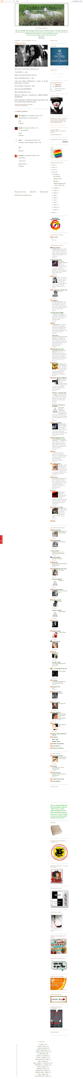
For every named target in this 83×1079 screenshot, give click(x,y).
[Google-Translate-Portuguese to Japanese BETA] (63, 74)
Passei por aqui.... (62, 541)
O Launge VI (61, 580)
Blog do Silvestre (56, 247)
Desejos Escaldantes (57, 579)
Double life (54, 562)
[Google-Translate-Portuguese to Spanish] (60, 77)
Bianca (20, 140)
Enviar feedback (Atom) (26, 195)
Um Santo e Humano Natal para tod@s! (62, 262)
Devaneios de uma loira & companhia (58, 405)
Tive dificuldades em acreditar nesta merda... (59, 439)
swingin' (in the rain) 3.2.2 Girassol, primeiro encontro (58, 552)
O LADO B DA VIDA (57, 507)
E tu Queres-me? (62, 703)
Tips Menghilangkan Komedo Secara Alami (58, 664)
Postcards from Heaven (57, 748)
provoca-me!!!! (55, 551)
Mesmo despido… (62, 611)
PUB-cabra (42, 1074)
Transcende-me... (56, 746)
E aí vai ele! (55, 237)
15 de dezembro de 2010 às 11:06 (34, 115)
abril (55, 202)
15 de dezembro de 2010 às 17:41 (30, 128)
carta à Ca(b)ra (42, 1055)
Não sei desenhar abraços (62, 424)
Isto (59, 277)
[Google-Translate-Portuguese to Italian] (60, 74)
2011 (53, 170)
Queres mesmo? (56, 702)
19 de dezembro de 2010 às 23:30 (31, 155)
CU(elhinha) (61, 570)
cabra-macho (42, 1048)
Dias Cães (54, 276)
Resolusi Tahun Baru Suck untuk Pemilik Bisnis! (59, 564)
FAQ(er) (54, 491)
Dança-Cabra (41, 1057)
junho (55, 197)
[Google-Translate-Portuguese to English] (66, 74)
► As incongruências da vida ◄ (59, 669)
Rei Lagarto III (22, 115)
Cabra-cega (24, 105)
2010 (53, 172)
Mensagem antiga (44, 192)
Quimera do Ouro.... (57, 692)
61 (52, 238)
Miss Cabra (42, 1067)
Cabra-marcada (42, 1050)
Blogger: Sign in (56, 741)
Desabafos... (55, 362)
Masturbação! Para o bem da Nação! (62, 532)
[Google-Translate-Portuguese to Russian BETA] (58, 77)
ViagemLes (55, 300)
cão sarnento (55, 723)
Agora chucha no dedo (62, 725)
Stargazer (21, 155)
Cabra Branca (41, 7)
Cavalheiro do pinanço (57, 558)
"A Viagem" (55, 394)
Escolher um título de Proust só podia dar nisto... (59, 774)
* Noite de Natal (62, 632)
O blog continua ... (62, 671)
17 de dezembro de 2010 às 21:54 (32, 140)
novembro (56, 188)
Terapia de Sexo (56, 687)
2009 (53, 212)
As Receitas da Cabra (57, 756)
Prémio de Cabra (42, 1070)
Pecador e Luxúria (56, 600)
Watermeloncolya (56, 540)
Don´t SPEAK (56, 176)
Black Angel (55, 739)
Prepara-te (60, 693)
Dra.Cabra (42, 1061)
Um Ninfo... (55, 680)
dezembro (56, 174)
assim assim (55, 335)
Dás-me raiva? (61, 492)
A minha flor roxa (56, 463)
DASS (53, 323)
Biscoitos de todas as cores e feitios (62, 757)
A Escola (60, 465)
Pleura (53, 451)
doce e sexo (55, 620)
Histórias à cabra (41, 1065)
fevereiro (56, 207)
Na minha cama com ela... (58, 301)
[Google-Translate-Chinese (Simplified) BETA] (53, 74)
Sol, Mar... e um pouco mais (59, 393)
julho (55, 195)
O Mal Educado (56, 641)
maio (55, 200)
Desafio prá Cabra (42, 1059)
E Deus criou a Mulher (57, 312)
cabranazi (54, 766)
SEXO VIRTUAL (56, 712)
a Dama (41, 1044)
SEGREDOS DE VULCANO (59, 569)
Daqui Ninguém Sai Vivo (58, 438)
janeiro (55, 209)
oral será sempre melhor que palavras (59, 734)
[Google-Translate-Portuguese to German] (58, 74)
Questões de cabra (42, 1076)
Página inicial (33, 192)
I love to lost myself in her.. (62, 591)
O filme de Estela (57, 178)
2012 (53, 167)
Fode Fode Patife (56, 557)
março (55, 205)
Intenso (60, 601)
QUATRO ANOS (62, 508)
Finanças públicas (56, 324)
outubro (55, 190)
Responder (21, 123)
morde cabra (42, 1068)
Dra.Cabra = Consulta (41, 1063)
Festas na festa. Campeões (58, 314)
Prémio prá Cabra (42, 1072)
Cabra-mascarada (42, 1052)
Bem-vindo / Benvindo (61, 408)
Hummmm (55, 181)
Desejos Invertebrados (57, 589)
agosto (55, 192)
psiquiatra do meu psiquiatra (59, 378)
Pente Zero (55, 477)
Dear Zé (54, 652)
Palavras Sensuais (56, 530)
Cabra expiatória (56, 781)
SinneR (20, 128)
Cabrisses (41, 1054)
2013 (53, 165)
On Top (60, 291)
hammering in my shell (57, 349)
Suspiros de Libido (57, 610)
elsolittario (54, 737)
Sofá (53, 688)
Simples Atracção (56, 631)
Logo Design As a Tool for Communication (58, 768)
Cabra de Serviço (56, 772)
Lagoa (59, 379)
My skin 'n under (56, 662)
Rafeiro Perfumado (57, 260)
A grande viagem (56, 249)
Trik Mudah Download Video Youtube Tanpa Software (58, 682)
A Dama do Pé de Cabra (58, 779)
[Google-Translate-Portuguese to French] (55, 74)
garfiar (53, 521)
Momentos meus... (62, 364)
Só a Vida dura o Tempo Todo (59, 290)
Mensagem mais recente (20, 192)
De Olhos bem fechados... (58, 743)
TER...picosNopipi (56, 423)
